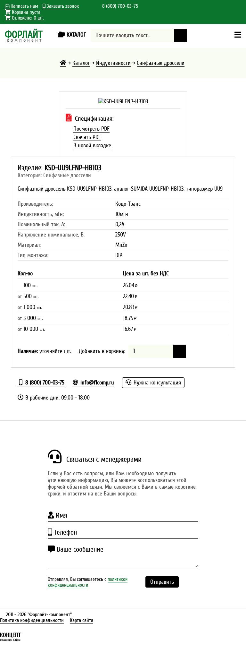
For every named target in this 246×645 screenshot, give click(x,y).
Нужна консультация (156, 382)
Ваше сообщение (79, 549)
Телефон (64, 532)
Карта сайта (81, 620)
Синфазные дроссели (160, 63)
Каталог (81, 63)
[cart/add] (179, 351)
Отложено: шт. (27, 18)
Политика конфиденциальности (32, 620)
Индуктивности (113, 63)
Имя (60, 515)
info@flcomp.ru (96, 382)
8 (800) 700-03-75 (120, 6)
